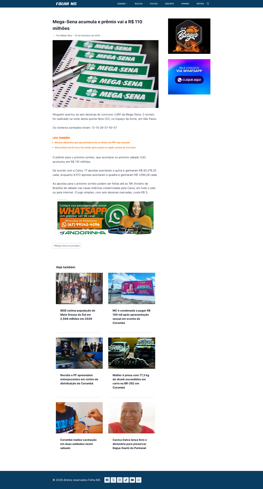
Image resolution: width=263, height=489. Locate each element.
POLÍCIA (154, 3)
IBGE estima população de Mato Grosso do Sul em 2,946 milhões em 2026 (77, 314)
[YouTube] (132, 480)
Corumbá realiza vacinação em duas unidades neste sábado (78, 444)
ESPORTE (169, 3)
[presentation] (79, 288)
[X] (113, 480)
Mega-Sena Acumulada (66, 245)
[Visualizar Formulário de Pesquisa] (207, 3)
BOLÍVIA (139, 3)
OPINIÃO (185, 3)
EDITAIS (200, 3)
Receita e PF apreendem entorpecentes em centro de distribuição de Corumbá (79, 379)
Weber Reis (66, 35)
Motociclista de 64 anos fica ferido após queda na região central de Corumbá (95, 147)
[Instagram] (119, 480)
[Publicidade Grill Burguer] (189, 53)
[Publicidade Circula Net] (189, 93)
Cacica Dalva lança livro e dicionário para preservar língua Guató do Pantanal (130, 444)
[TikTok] (126, 480)
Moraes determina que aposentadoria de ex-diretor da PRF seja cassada (92, 142)
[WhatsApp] (138, 480)
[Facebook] (107, 480)
